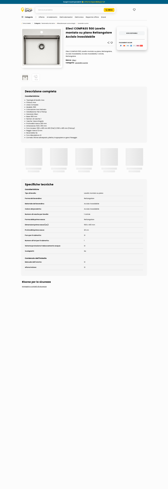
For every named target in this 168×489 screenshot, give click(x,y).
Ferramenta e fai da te (48, 23)
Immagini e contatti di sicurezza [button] (34, 260)
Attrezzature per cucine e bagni (66, 23)
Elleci (74, 60)
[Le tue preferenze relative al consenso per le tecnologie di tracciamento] (164, 485)
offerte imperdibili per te (94, 2)
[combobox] (75, 10)
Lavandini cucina (83, 23)
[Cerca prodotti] (109, 10)
